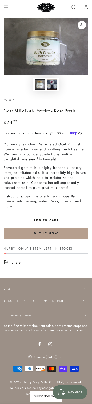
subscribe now (46, 396)
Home (8, 100)
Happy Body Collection (38, 382)
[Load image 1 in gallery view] (40, 84)
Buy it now (46, 233)
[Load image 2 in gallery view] (52, 84)
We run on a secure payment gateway (34, 388)
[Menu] (6, 7)
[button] (73, 7)
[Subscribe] (85, 315)
